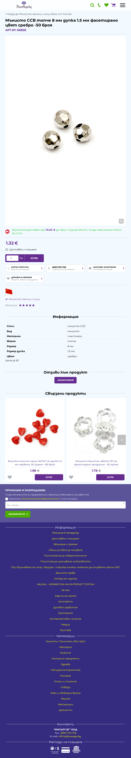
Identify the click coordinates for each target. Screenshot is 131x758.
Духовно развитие (65, 607)
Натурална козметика (65, 669)
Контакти (66, 601)
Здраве (65, 664)
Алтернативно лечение (65, 618)
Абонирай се (16, 514)
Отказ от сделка (65, 578)
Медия (65, 624)
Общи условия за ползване (66, 550)
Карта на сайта (65, 595)
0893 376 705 (68, 732)
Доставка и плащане (65, 538)
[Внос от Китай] (9, 292)
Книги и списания (65, 681)
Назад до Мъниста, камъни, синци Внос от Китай (39, 14)
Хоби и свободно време (65, 693)
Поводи (65, 687)
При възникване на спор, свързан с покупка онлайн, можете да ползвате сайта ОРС (65, 567)
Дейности (65, 710)
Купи (34, 258)
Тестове (65, 630)
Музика (65, 698)
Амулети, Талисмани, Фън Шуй (65, 641)
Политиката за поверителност (40, 498)
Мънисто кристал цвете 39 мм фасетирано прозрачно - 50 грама (96, 463)
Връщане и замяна (65, 544)
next (122, 440)
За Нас (65, 590)
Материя (65, 647)
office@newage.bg (70, 736)
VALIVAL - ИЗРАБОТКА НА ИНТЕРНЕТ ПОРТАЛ (65, 584)
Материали (65, 704)
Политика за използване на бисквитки (65, 561)
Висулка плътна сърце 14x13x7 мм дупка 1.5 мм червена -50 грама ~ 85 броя (35, 463)
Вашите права (65, 572)
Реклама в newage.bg (65, 532)
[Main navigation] (123, 5)
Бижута (65, 652)
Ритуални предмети (65, 658)
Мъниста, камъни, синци (24, 299)
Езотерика (65, 612)
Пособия (65, 675)
